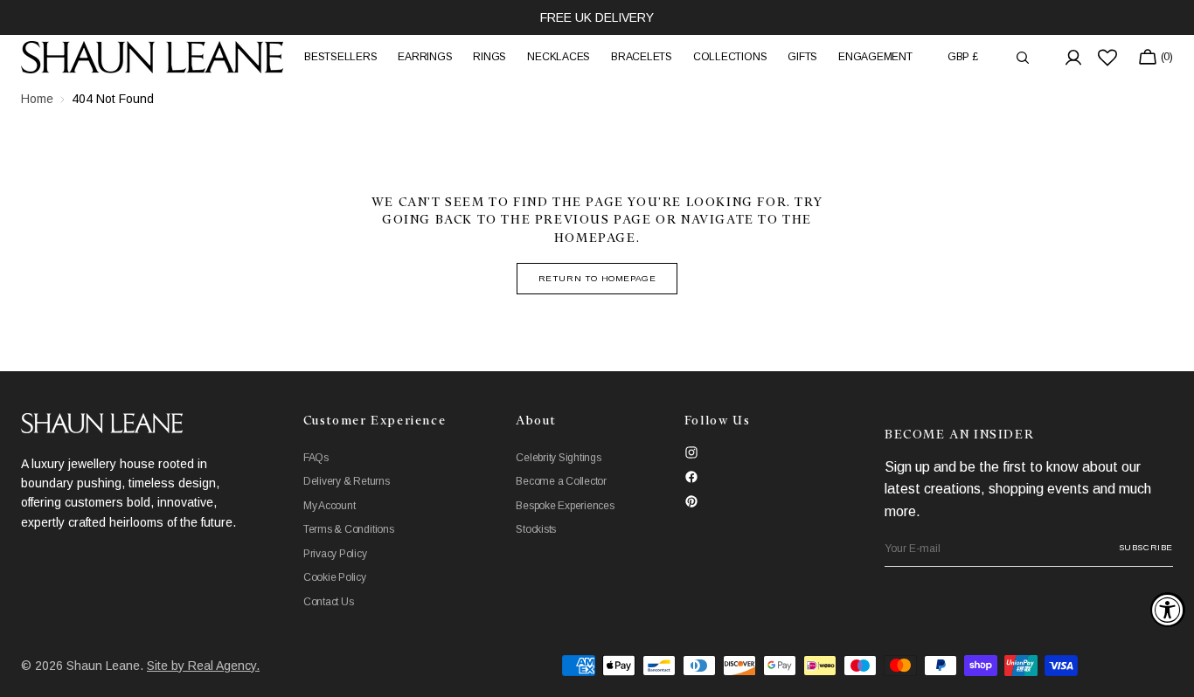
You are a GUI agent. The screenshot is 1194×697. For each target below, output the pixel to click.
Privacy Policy (335, 554)
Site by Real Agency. (203, 666)
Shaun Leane (103, 666)
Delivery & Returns (346, 481)
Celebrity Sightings (558, 458)
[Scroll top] (1168, 671)
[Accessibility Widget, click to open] (1167, 609)
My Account (329, 506)
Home (37, 99)
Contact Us (328, 602)
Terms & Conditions (348, 529)
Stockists (536, 529)
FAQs (316, 458)
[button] (963, 57)
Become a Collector (561, 481)
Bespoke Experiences (565, 506)
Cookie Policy (334, 577)
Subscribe (1146, 547)
